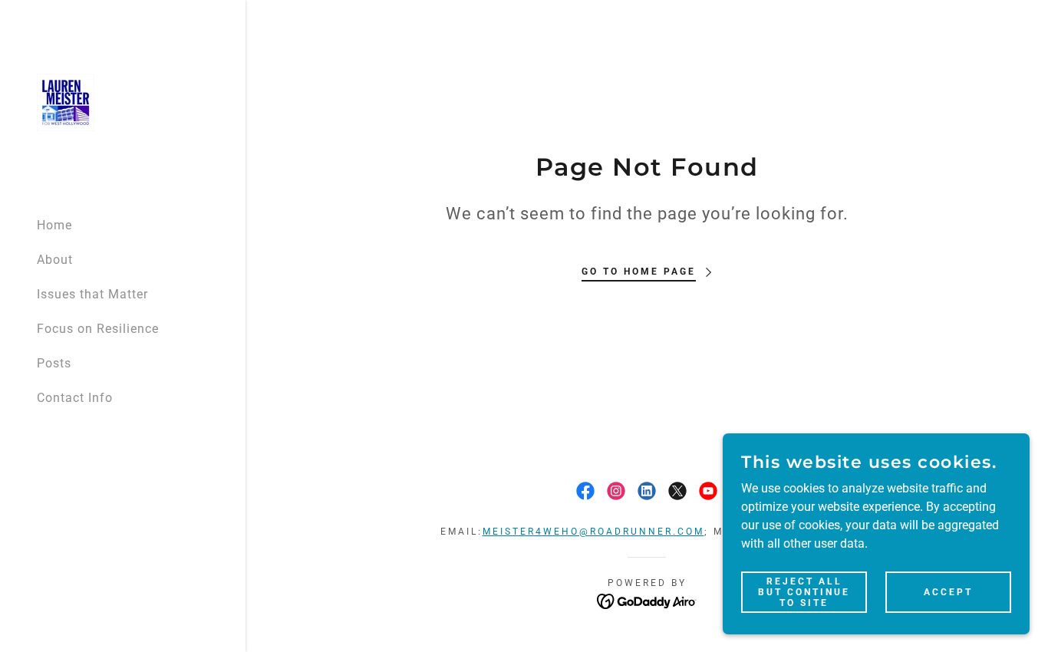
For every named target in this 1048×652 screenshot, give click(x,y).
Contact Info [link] (75, 397)
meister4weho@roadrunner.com (593, 531)
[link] (65, 101)
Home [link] (54, 225)
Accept (948, 591)
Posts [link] (54, 363)
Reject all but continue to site (804, 591)
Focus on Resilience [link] (98, 328)
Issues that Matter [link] (92, 294)
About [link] (55, 259)
